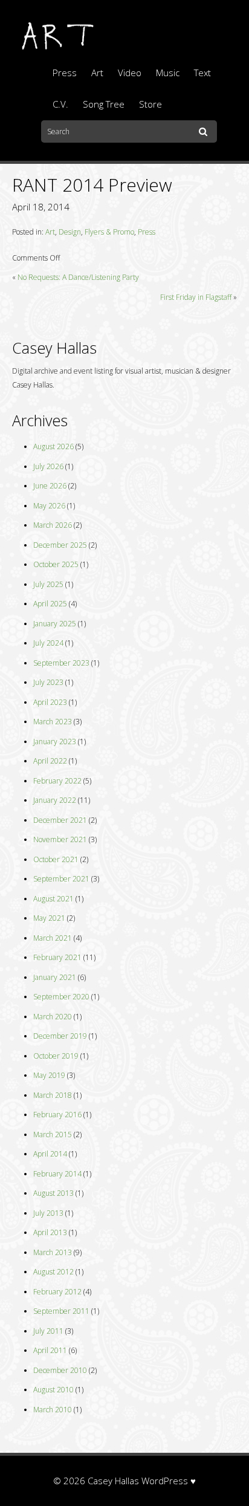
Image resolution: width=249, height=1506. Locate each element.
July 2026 (48, 466)
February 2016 (57, 1114)
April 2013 (50, 1232)
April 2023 (50, 702)
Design (70, 232)
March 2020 (52, 1016)
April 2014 (50, 1154)
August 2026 (53, 446)
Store (150, 104)
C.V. (60, 104)
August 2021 (53, 899)
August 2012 (53, 1272)
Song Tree (103, 104)
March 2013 (52, 1252)
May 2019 (49, 1075)
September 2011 (61, 1311)
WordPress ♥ (168, 1481)
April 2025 (50, 604)
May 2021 (49, 918)
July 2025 (48, 584)
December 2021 (60, 820)
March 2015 (52, 1134)
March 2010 (52, 1409)
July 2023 (48, 682)
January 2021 (54, 977)
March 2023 (52, 721)
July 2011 (48, 1331)
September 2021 (61, 879)
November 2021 (60, 839)
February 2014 (57, 1174)
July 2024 (48, 643)
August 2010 (53, 1389)
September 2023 (61, 663)
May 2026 (49, 506)
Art (97, 73)
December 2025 (60, 545)
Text (202, 73)
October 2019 (56, 1056)
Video (129, 73)
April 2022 (50, 761)
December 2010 (60, 1370)
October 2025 (56, 564)
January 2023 (54, 741)
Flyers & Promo (109, 232)
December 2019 (60, 1036)
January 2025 (54, 623)
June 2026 (49, 486)
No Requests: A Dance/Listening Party (78, 277)
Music (167, 73)
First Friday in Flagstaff (195, 297)
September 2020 (61, 997)
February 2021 (57, 957)
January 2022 (54, 800)
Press (65, 73)
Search (205, 132)
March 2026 (52, 525)
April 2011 (50, 1350)
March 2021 (52, 938)
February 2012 (57, 1292)
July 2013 (48, 1213)
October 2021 (56, 859)
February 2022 (57, 781)
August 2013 (53, 1193)
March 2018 (52, 1095)
